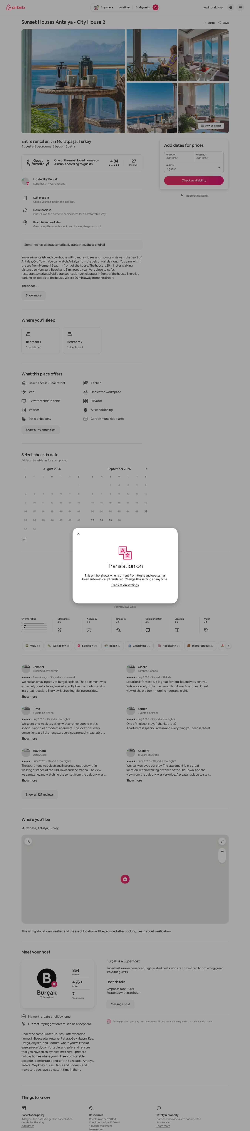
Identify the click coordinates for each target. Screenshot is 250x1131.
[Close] (78, 533)
